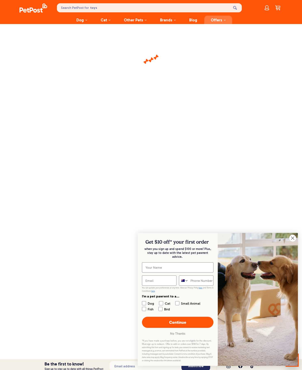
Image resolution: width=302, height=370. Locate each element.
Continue (177, 322)
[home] (33, 8)
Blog (193, 20)
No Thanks (177, 333)
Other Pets (133, 20)
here (200, 288)
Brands (166, 20)
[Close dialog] (292, 238)
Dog (80, 20)
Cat (104, 20)
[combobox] (183, 281)
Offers (216, 20)
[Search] (235, 7)
